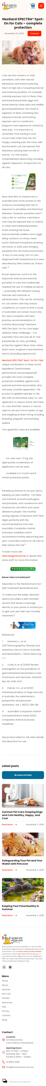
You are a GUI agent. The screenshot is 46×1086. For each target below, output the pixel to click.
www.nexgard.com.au (14, 555)
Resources (7, 1002)
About (5, 985)
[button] (41, 6)
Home (5, 981)
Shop (4, 1020)
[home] (9, 5)
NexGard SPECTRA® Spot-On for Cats (22, 360)
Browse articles (23, 775)
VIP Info (5, 1011)
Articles (5, 998)
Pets (4, 1007)
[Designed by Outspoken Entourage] (4, 1081)
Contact (6, 1015)
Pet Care (6, 994)
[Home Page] (12, 939)
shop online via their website (30, 951)
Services (6, 989)
